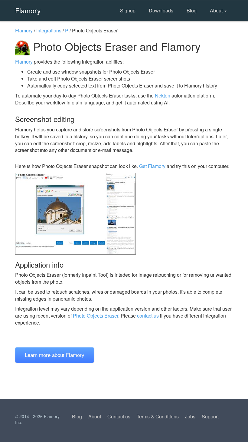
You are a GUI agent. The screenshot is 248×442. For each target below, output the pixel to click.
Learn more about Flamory (54, 354)
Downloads (161, 10)
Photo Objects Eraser (95, 315)
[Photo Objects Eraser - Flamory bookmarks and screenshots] (124, 214)
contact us (148, 315)
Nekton (162, 95)
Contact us (118, 416)
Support (210, 416)
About (217, 10)
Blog (192, 10)
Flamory (28, 10)
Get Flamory (152, 166)
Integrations (48, 30)
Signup (127, 10)
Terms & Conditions (158, 416)
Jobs (190, 416)
